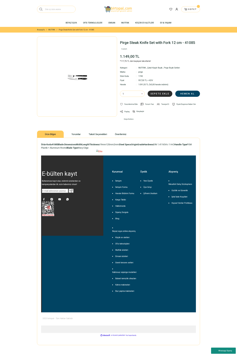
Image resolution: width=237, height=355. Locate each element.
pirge (140, 72)
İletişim (118, 181)
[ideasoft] (105, 335)
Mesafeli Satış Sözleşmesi (180, 184)
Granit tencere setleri (124, 262)
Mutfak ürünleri (121, 250)
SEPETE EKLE (159, 93)
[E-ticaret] (118, 335)
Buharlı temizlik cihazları (125, 278)
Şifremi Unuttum (150, 193)
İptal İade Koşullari (179, 197)
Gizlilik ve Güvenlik (180, 190)
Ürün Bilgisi (50, 134)
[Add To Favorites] (129, 104)
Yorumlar (76, 134)
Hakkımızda (120, 206)
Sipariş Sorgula (121, 212)
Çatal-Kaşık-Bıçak (154, 68)
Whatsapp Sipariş (225, 351)
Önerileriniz (120, 134)
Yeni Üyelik (148, 181)
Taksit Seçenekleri (98, 134)
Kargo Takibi (120, 200)
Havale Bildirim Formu (124, 193)
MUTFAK (142, 68)
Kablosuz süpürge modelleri (124, 272)
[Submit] (71, 191)
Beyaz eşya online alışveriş (124, 231)
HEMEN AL (187, 93)
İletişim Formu (121, 187)
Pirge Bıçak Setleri (172, 68)
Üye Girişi (147, 187)
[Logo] (118, 9)
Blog (117, 218)
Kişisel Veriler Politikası (182, 203)
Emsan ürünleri (121, 256)
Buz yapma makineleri (124, 291)
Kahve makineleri (122, 285)
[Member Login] (176, 9)
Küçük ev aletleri (122, 237)
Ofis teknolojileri (122, 244)
